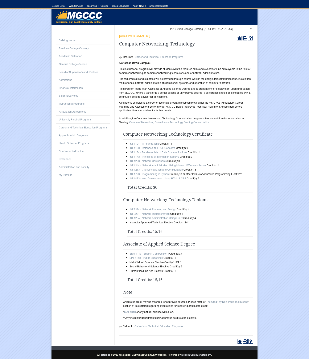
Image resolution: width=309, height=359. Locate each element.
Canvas (104, 6)
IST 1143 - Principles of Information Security (154, 156)
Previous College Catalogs (74, 48)
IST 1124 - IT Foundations (144, 143)
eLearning (92, 6)
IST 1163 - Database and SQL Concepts (152, 147)
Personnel (65, 159)
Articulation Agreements (72, 111)
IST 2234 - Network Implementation (149, 213)
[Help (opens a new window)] (250, 38)
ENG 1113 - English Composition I (149, 253)
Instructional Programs (72, 103)
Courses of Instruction (71, 151)
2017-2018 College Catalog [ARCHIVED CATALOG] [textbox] (201, 29)
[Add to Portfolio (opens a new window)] (239, 38)
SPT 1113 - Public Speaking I (146, 257)
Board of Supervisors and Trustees (78, 72)
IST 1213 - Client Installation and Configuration (156, 169)
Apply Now (138, 6)
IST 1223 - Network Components (148, 161)
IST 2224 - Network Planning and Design (152, 209)
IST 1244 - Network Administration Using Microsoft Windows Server (167, 165)
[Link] (79, 22)
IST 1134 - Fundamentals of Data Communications (158, 152)
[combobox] (211, 28)
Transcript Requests (157, 6)
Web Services (76, 6)
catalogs (105, 354)
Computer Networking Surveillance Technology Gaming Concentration (169, 122)
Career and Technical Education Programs (83, 127)
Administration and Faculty (74, 167)
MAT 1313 (130, 312)
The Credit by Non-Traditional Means (227, 301)
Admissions (65, 79)
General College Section (73, 64)
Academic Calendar (70, 56)
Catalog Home (67, 40)
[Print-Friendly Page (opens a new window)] (245, 38)
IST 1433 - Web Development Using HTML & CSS (157, 178)
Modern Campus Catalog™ (196, 354)
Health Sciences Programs (74, 143)
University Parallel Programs (75, 119)
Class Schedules (120, 6)
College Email (58, 6)
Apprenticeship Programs (73, 135)
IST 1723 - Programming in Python (149, 174)
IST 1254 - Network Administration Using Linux (156, 218)
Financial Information (71, 87)
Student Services (68, 95)
